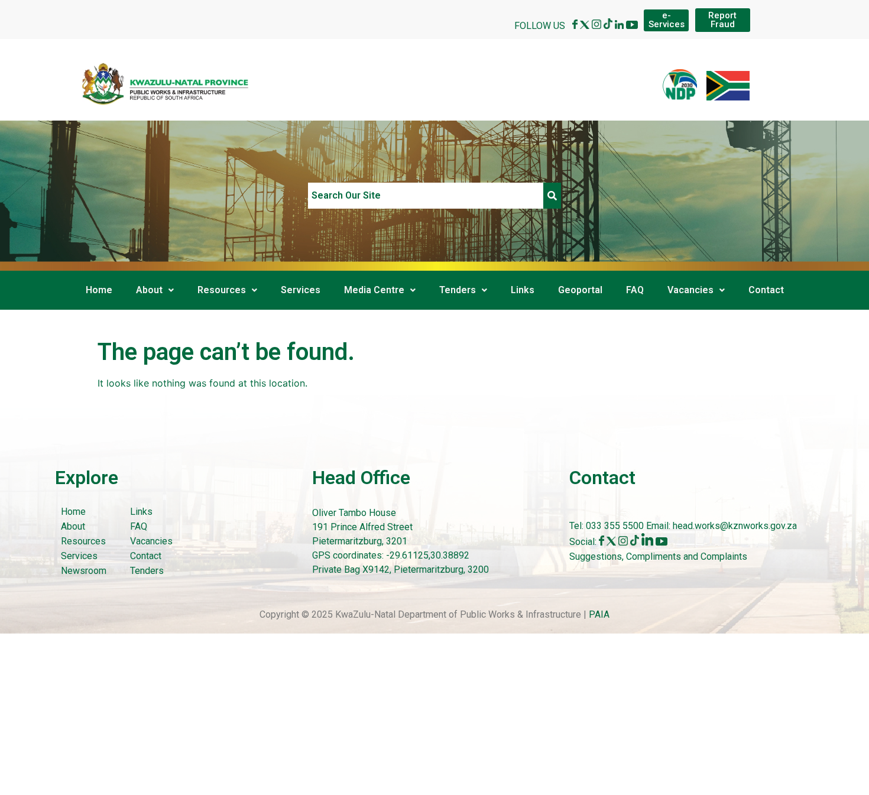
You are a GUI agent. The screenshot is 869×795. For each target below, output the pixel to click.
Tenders (457, 290)
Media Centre (374, 290)
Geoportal (580, 290)
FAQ (635, 290)
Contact (766, 290)
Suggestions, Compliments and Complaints (658, 556)
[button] (155, 290)
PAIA (599, 614)
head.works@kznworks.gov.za (735, 525)
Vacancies (690, 290)
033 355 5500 (613, 525)
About (149, 290)
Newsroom (83, 570)
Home (99, 290)
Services (300, 290)
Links (522, 290)
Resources (221, 290)
